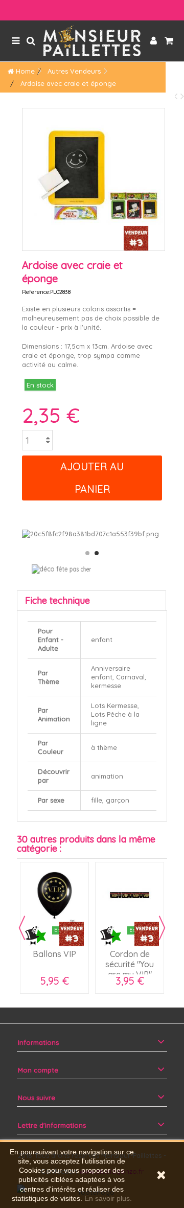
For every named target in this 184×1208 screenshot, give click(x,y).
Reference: (36, 291)
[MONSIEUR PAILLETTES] (92, 41)
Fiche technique (57, 600)
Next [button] (162, 928)
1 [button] (87, 553)
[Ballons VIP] (54, 896)
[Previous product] (177, 95)
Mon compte (38, 1070)
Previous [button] (22, 928)
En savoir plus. (108, 1198)
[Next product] (182, 95)
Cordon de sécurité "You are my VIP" (129, 964)
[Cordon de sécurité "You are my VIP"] (129, 896)
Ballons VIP (54, 954)
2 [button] (97, 553)
